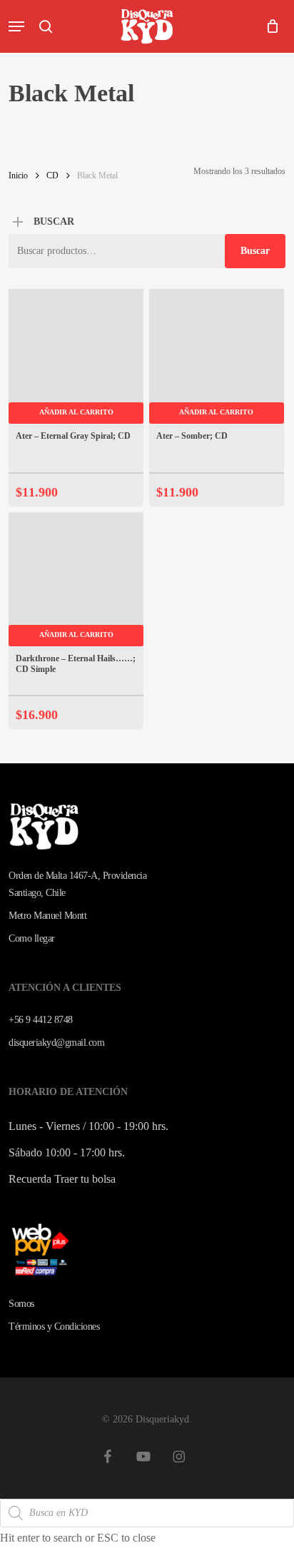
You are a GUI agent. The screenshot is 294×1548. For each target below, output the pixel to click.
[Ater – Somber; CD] (216, 356)
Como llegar (32, 938)
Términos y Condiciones (54, 1326)
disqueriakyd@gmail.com (56, 1042)
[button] (16, 26)
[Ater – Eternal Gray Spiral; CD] (76, 356)
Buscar (255, 250)
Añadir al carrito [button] (76, 412)
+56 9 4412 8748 (41, 1019)
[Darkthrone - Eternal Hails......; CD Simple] (76, 579)
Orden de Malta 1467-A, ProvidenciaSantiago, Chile (77, 884)
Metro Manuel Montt (47, 915)
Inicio (18, 175)
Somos (21, 1303)
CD (52, 175)
